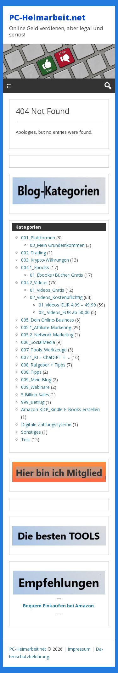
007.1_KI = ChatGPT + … (45, 357)
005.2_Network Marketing (47, 335)
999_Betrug (32, 402)
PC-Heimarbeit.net (47, 17)
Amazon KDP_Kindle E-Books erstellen (60, 409)
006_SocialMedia (38, 342)
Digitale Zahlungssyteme (46, 424)
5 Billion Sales (35, 395)
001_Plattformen (38, 238)
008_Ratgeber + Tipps (43, 365)
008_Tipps (31, 372)
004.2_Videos (34, 282)
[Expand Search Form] (107, 86)
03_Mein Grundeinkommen (57, 245)
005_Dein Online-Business (47, 320)
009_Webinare (35, 387)
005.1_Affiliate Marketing (46, 327)
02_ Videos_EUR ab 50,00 (64, 312)
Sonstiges (31, 432)
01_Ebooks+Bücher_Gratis (56, 275)
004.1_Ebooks (35, 267)
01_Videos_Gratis (47, 290)
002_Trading (33, 253)
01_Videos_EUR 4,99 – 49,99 (67, 305)
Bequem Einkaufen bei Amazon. (59, 606)
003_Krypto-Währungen (45, 260)
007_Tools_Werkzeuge (44, 350)
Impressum (79, 649)
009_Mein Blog (36, 380)
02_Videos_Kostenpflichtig (56, 297)
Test (25, 439)
